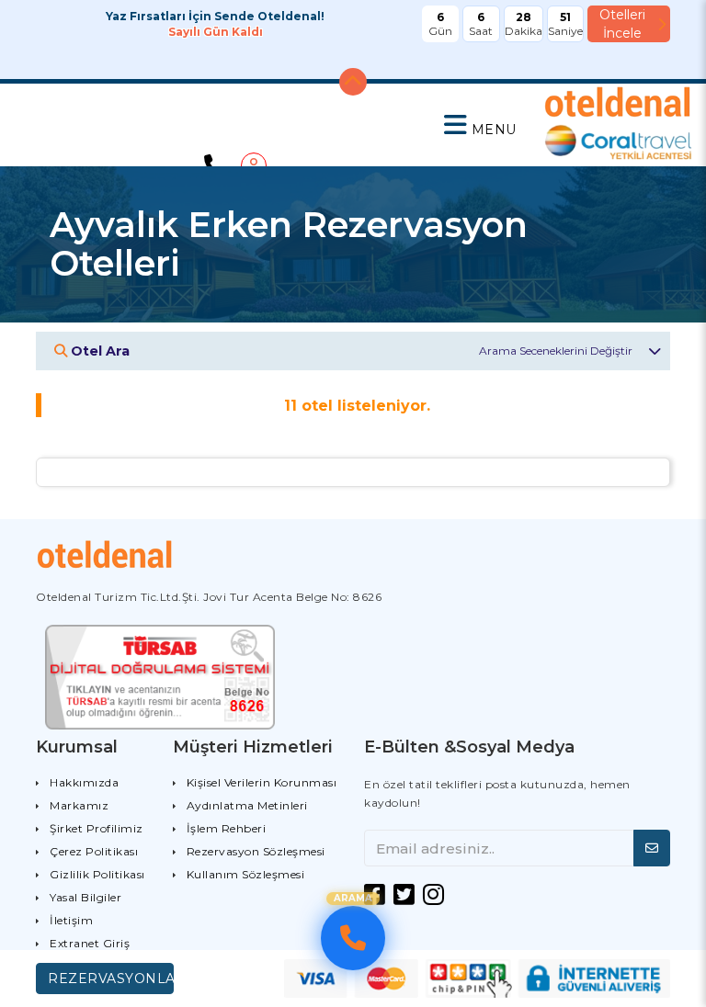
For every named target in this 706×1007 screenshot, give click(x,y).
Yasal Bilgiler (85, 897)
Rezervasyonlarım (111, 978)
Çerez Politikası (94, 851)
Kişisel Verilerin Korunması (262, 782)
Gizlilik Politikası (97, 874)
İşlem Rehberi (227, 828)
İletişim (71, 920)
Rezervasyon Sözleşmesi (256, 851)
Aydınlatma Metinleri (247, 805)
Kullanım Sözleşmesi (246, 874)
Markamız (79, 805)
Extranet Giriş (90, 943)
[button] (480, 125)
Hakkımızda (84, 782)
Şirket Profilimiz (96, 828)
